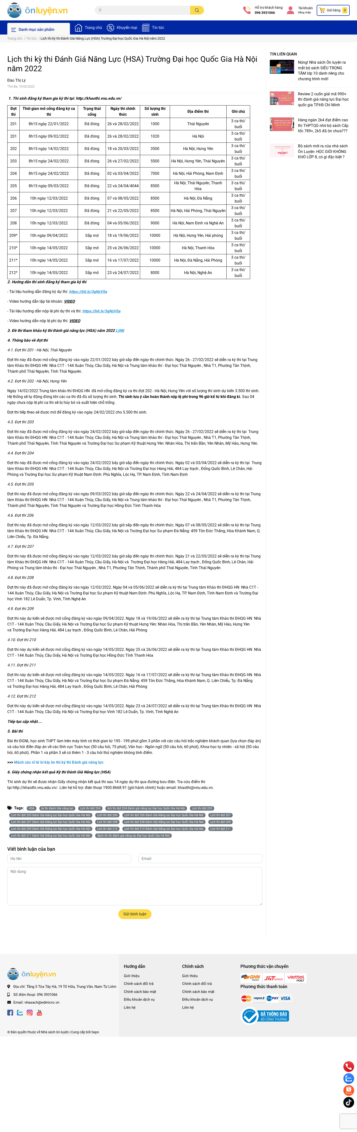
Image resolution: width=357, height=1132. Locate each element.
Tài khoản (305, 8)
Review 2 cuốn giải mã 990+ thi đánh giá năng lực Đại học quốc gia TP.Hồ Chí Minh (323, 99)
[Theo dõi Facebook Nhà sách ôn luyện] (10, 1012)
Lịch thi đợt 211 (220, 829)
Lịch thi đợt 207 (220, 815)
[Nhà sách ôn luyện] (251, 978)
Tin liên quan (283, 54)
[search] (197, 10)
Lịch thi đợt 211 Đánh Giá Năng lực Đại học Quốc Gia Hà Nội (50, 835)
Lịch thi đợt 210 (107, 829)
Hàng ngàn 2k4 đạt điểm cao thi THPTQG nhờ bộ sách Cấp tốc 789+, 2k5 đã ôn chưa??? (323, 125)
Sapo (95, 1032)
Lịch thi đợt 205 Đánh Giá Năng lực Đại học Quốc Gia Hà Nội (50, 815)
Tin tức (158, 27)
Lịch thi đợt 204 (90, 808)
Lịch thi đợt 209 (220, 822)
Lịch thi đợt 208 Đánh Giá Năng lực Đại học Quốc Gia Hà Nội (164, 822)
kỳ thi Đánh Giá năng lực (57, 808)
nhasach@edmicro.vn (42, 1002)
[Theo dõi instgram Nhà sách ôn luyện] (30, 1012)
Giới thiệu (131, 976)
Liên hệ (130, 1007)
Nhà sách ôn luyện (55, 1032)
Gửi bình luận (134, 914)
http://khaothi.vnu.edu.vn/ (98, 98)
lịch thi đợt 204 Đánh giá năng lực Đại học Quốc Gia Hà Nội (146, 808)
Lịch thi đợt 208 (107, 822)
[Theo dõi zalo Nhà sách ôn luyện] (20, 1012)
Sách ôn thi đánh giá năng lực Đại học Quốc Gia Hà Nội (133, 835)
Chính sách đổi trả (138, 984)
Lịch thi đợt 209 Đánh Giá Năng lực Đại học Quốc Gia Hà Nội (50, 829)
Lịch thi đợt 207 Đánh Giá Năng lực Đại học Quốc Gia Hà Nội (50, 822)
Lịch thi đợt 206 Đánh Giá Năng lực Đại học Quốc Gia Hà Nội (164, 815)
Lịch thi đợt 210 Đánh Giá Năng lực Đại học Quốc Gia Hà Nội (164, 829)
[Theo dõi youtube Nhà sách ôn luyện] (39, 1012)
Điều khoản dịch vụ (139, 999)
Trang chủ (93, 27)
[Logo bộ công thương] (264, 1016)
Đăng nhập (304, 12)
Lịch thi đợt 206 (107, 815)
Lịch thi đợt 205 (202, 808)
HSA (31, 808)
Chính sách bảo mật (140, 992)
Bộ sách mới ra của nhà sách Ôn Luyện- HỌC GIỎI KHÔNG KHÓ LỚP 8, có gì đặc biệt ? (323, 151)
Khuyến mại (127, 27)
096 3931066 (265, 13)
